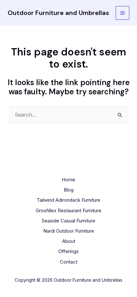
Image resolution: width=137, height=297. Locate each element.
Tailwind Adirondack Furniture (68, 200)
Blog (69, 190)
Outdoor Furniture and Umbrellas (58, 13)
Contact (68, 262)
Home (68, 180)
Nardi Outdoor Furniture (68, 231)
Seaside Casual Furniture (68, 221)
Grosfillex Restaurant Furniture (68, 210)
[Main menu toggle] (122, 13)
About (68, 241)
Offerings (68, 251)
